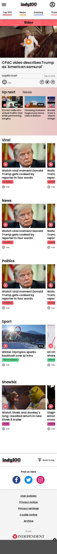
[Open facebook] (16, 480)
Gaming (38, 12)
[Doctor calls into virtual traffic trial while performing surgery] (12, 102)
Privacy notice (28, 502)
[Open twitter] (28, 480)
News (23, 12)
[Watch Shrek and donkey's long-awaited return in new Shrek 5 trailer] (24, 397)
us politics (7, 182)
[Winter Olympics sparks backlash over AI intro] (24, 337)
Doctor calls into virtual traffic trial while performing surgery (12, 114)
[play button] (28, 42)
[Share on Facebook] (42, 82)
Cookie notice (28, 515)
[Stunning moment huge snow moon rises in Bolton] (35, 102)
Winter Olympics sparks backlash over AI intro (19, 354)
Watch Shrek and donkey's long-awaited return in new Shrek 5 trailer (21, 416)
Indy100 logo (29, 4)
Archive (28, 521)
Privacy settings (28, 508)
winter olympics (10, 360)
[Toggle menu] (5, 4)
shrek (5, 424)
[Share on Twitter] (47, 82)
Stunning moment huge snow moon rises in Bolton (35, 113)
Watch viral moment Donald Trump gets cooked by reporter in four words (22, 174)
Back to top (48, 460)
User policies (28, 496)
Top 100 (7, 12)
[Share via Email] (53, 82)
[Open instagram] (40, 480)
